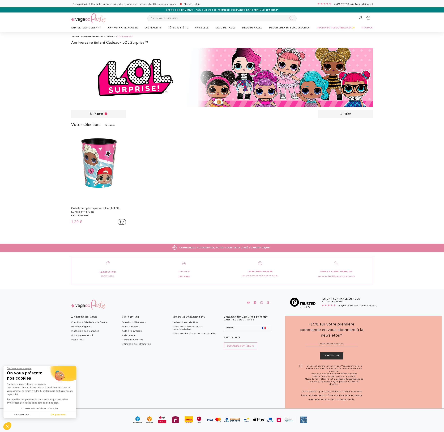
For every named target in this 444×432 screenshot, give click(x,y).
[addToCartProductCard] (122, 222)
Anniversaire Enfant (92, 37)
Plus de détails (192, 4)
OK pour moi (58, 414)
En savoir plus (21, 414)
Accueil (75, 37)
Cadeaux (110, 37)
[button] (7, 426)
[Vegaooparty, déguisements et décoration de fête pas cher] (88, 16)
